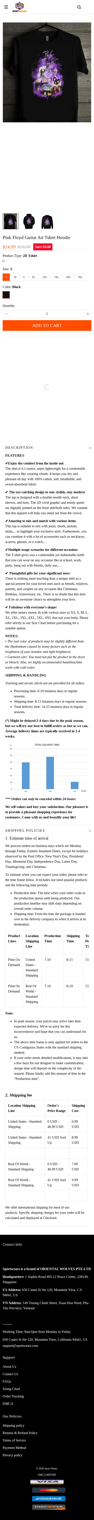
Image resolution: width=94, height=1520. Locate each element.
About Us (9, 1366)
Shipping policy (13, 1425)
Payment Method (14, 1448)
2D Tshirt (30, 256)
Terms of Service (14, 1440)
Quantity (9, 305)
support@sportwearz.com (20, 1346)
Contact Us (10, 1374)
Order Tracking (13, 1396)
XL (33, 277)
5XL (80, 277)
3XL (56, 277)
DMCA (8, 1404)
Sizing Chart (11, 1389)
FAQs (7, 1381)
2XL (44, 277)
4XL (68, 277)
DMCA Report (47, 1474)
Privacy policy (13, 1455)
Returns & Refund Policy (20, 1433)
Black (16, 287)
